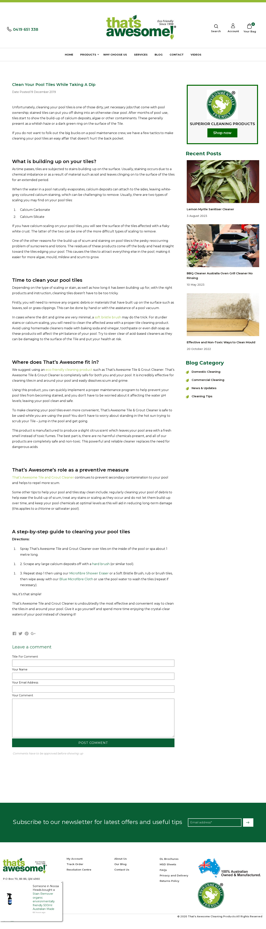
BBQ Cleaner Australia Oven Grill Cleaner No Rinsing (220, 275)
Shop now (222, 133)
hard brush (101, 564)
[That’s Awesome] (141, 26)
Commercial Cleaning (208, 380)
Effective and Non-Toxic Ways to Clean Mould (221, 342)
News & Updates (204, 388)
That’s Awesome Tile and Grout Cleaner (43, 477)
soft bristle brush (108, 317)
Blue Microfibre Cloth (76, 579)
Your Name (19, 669)
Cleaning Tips (202, 396)
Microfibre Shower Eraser (89, 573)
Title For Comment (25, 656)
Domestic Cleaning (206, 372)
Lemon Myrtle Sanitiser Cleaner (210, 209)
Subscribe (248, 822)
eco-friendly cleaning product (69, 370)
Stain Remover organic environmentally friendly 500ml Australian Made (44, 901)
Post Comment (93, 743)
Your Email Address (25, 682)
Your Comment (22, 695)
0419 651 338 (25, 29)
